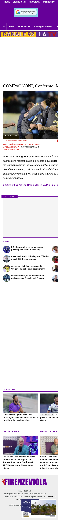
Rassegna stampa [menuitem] (43, 26)
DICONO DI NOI (19, 2)
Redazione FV (11, 147)
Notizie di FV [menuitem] (24, 26)
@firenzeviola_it (31, 147)
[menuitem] (3, 26)
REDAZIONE (34, 2)
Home (7, 2)
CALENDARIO (49, 2)
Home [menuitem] (11, 26)
